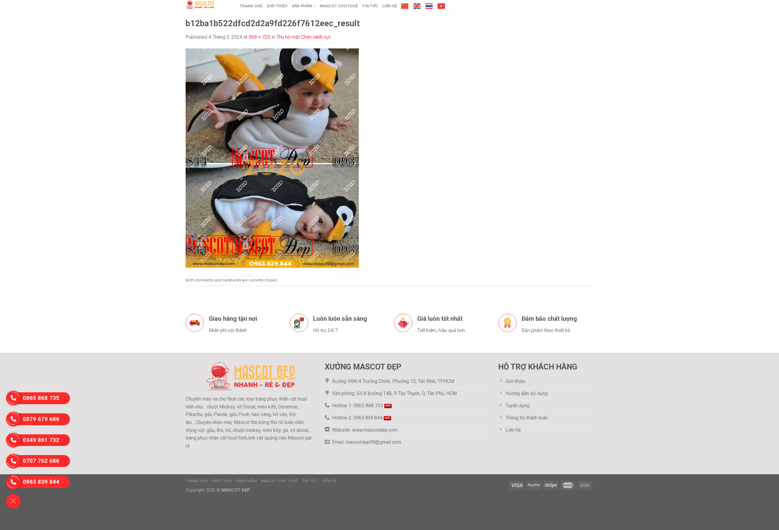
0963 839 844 (41, 482)
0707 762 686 (41, 461)
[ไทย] (429, 6)
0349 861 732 (41, 440)
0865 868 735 (41, 398)
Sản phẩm (302, 6)
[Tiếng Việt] (441, 6)
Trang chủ (251, 6)
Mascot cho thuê (339, 6)
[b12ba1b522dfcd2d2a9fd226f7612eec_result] (272, 158)
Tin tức (370, 6)
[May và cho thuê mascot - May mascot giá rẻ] (208, 4)
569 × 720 (259, 37)
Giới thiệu (277, 6)
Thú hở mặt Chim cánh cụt (303, 37)
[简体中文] (405, 6)
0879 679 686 (41, 419)
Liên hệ (389, 6)
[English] (417, 6)
